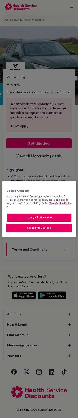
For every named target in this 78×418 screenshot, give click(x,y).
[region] (39, 209)
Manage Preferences (38, 217)
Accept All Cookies (39, 228)
